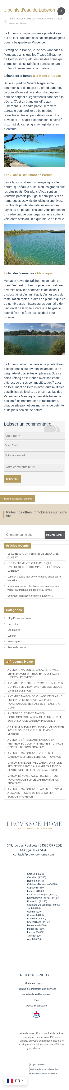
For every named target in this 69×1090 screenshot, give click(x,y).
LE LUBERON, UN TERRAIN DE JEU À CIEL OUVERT (32, 555)
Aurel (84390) (34, 939)
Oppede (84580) (35, 887)
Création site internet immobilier (44, 1069)
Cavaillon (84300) (36, 877)
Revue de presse (16, 647)
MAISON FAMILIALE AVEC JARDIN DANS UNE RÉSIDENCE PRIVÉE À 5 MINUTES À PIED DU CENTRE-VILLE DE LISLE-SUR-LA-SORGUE (34, 766)
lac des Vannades (21, 273)
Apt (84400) (34, 908)
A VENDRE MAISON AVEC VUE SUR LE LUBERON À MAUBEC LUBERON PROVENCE (34, 755)
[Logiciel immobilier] (20, 1067)
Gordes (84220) (35, 874)
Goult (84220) (34, 911)
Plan (36, 1000)
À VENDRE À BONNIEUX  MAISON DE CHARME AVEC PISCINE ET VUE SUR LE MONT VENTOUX (35, 730)
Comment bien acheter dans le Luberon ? (30, 595)
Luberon (11, 635)
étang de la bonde (19, 75)
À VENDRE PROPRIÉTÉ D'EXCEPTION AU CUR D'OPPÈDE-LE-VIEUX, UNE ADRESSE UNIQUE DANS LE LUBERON (35, 687)
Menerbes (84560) (37, 925)
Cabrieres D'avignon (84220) (42, 884)
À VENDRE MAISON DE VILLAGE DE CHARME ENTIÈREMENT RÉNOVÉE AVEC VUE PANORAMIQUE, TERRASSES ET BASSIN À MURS (34, 702)
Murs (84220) (34, 935)
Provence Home (44, 18)
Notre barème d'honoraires (36, 994)
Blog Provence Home (19, 618)
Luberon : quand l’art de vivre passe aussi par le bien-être (34, 578)
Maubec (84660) (35, 929)
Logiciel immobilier (38, 1065)
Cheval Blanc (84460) (38, 922)
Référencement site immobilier (43, 1073)
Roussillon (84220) (37, 901)
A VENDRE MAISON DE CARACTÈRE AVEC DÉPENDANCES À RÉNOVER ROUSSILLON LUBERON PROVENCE (33, 673)
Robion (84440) (35, 881)
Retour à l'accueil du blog (18, 498)
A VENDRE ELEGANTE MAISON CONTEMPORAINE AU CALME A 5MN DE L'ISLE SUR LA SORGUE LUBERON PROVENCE (35, 717)
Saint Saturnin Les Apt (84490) (43, 898)
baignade (20, 42)
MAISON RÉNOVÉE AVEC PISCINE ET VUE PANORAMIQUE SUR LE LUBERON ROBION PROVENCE (33, 779)
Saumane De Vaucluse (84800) (43, 905)
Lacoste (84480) (35, 932)
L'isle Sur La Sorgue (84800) (42, 894)
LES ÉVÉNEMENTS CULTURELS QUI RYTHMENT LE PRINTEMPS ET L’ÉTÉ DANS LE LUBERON (35, 567)
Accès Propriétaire (36, 1005)
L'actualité (13, 624)
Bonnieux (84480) (36, 918)
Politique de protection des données (36, 988)
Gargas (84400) (35, 915)
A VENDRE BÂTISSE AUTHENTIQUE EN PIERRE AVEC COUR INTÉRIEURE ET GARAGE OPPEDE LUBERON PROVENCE (35, 743)
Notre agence (14, 641)
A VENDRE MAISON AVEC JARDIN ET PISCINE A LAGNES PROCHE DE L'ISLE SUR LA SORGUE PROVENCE (35, 793)
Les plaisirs (20, 23)
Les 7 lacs (11, 182)
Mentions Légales (34, 983)
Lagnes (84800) (35, 891)
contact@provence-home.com (33, 854)
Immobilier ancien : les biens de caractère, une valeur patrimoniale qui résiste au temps (33, 588)
